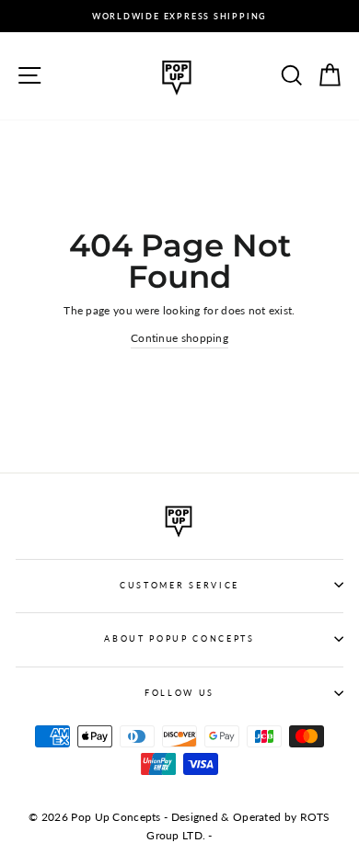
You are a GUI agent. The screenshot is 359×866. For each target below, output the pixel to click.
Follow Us (179, 693)
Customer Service (179, 585)
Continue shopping (179, 338)
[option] (179, 16)
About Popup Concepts (179, 638)
